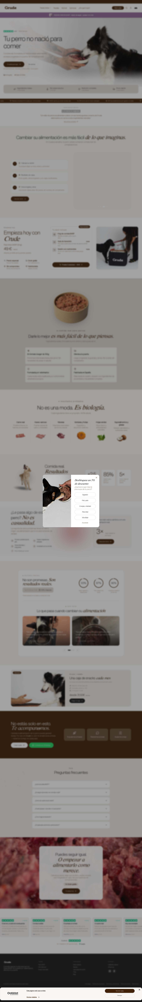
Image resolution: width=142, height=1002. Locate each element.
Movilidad (85, 517)
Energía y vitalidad (85, 506)
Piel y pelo (85, 500)
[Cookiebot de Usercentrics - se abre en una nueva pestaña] (13, 993)
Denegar (119, 995)
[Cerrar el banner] (139, 989)
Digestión (85, 495)
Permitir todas (120, 990)
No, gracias (85, 522)
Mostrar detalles (32, 997)
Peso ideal (85, 512)
